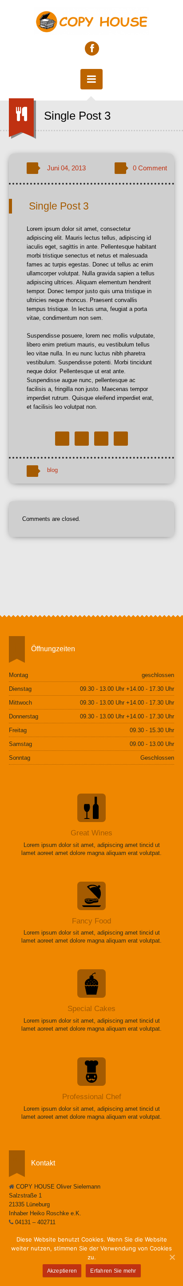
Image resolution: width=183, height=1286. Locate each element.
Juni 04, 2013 (66, 168)
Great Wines (91, 833)
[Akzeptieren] (171, 1257)
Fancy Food (91, 921)
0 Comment (150, 168)
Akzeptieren (62, 1271)
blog (52, 470)
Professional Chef (91, 1096)
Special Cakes (91, 1008)
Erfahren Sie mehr (113, 1271)
